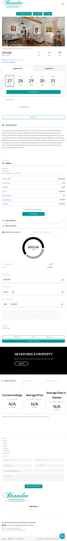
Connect (5, 456)
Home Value (6, 450)
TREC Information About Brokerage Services (14, 530)
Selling (5, 445)
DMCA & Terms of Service (52, 538)
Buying (5, 443)
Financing (5, 448)
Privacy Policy (40, 538)
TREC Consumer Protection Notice (11, 528)
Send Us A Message (33, 486)
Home (4, 438)
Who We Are (6, 453)
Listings (5, 440)
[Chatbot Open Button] (62, 536)
